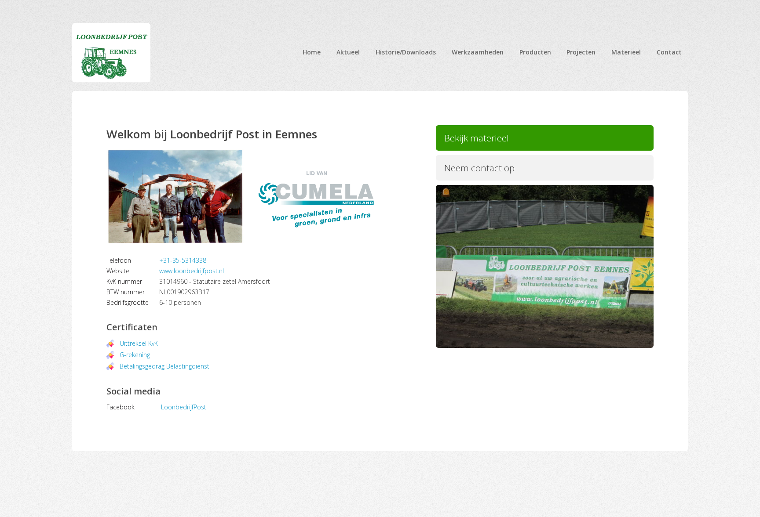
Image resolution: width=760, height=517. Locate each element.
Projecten (581, 52)
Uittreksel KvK (139, 343)
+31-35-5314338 (182, 260)
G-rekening (135, 355)
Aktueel (348, 52)
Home (312, 52)
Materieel (626, 52)
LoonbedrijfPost (183, 407)
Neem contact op (479, 168)
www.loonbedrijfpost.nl (191, 271)
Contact (669, 52)
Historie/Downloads (406, 52)
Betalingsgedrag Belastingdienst (164, 366)
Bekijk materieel (476, 138)
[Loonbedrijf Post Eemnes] (111, 52)
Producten (535, 52)
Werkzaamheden (478, 52)
